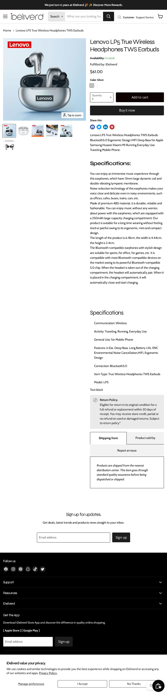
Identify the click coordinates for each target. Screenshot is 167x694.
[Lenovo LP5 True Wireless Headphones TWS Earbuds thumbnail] (9, 130)
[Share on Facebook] (92, 127)
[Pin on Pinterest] (112, 127)
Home (7, 30)
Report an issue (127, 450)
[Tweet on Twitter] (99, 127)
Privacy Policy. (48, 673)
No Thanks (134, 684)
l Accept (82, 684)
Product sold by (145, 438)
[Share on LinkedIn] (105, 127)
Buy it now (127, 110)
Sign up (121, 537)
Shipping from (108, 438)
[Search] (108, 16)
